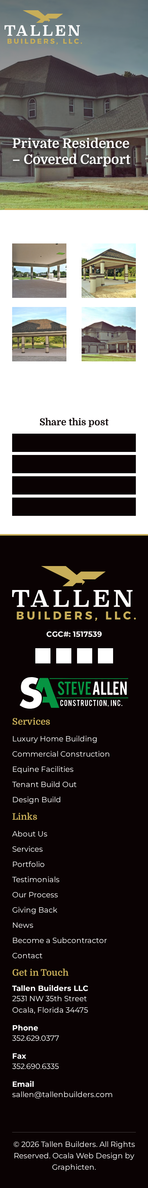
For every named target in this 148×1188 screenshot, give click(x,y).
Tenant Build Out (44, 784)
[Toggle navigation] (138, 27)
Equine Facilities (43, 769)
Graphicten (73, 1167)
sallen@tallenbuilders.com (62, 1094)
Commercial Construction (61, 754)
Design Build (36, 799)
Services (27, 849)
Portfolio (28, 864)
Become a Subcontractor (59, 940)
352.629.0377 (35, 1038)
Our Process (35, 894)
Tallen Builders (68, 1144)
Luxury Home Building (55, 738)
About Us (29, 833)
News (22, 925)
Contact (27, 955)
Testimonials (36, 879)
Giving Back (34, 909)
